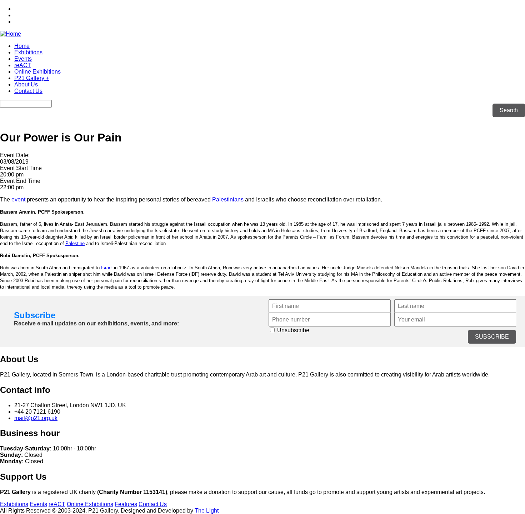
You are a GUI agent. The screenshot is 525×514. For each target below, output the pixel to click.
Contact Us (28, 91)
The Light (207, 511)
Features (126, 504)
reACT (22, 65)
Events (23, 59)
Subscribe (34, 315)
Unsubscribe (292, 330)
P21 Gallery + (31, 78)
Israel (106, 267)
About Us (26, 84)
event (18, 199)
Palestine (75, 243)
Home (22, 46)
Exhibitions (28, 52)
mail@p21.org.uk (36, 418)
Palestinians (228, 199)
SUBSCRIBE (492, 337)
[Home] (10, 34)
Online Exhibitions (37, 72)
